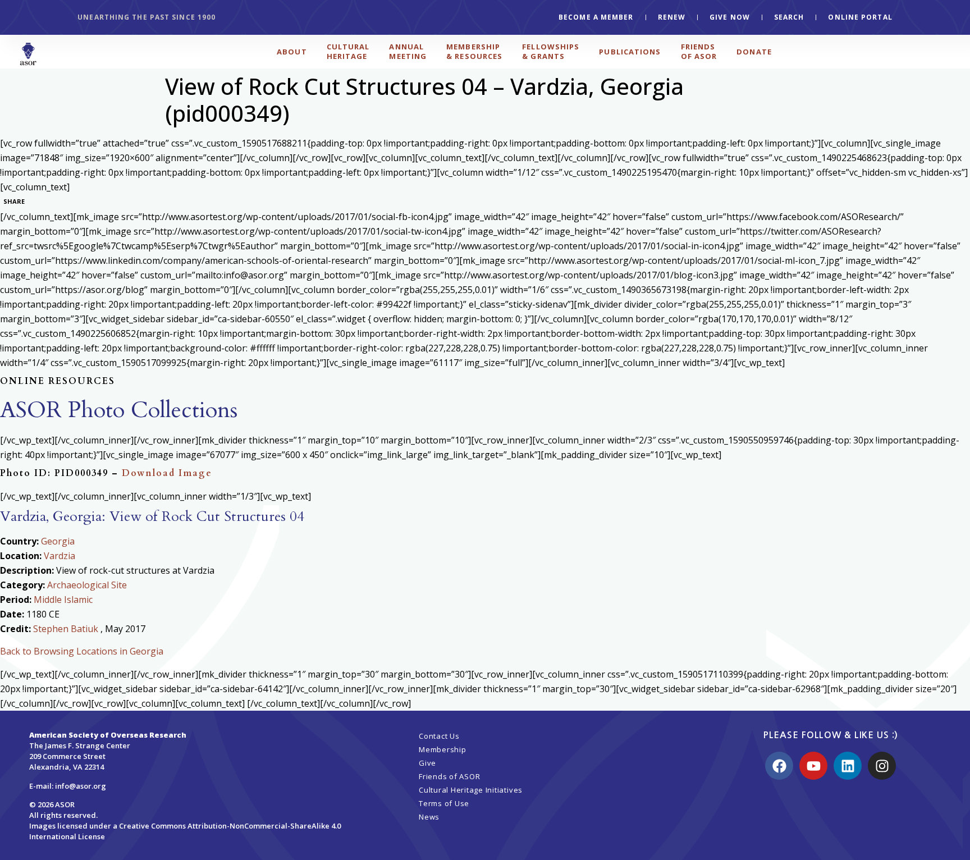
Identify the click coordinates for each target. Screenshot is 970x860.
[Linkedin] (848, 766)
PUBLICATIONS (630, 52)
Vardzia (59, 556)
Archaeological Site (87, 585)
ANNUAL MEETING (408, 51)
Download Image (167, 473)
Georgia (58, 541)
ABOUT (292, 52)
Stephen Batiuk (65, 629)
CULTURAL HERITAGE (348, 51)
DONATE (754, 52)
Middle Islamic (63, 599)
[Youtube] (813, 766)
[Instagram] (882, 766)
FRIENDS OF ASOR (699, 51)
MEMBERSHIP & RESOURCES (474, 51)
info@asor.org (80, 786)
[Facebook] (779, 766)
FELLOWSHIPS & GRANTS (550, 51)
